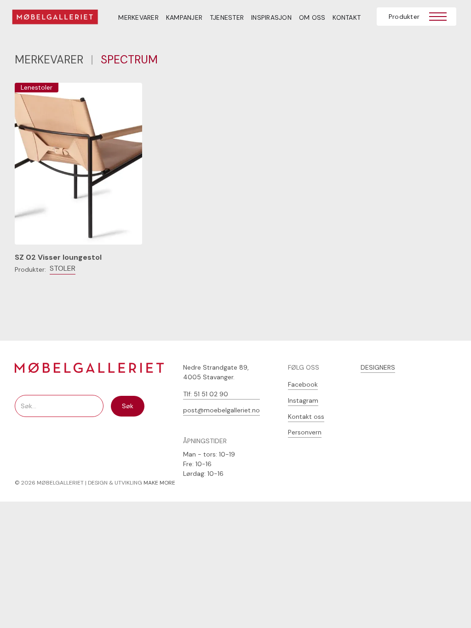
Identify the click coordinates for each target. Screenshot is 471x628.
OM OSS (312, 17)
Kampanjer (184, 17)
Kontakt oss (306, 416)
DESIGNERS (378, 367)
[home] (61, 18)
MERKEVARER (138, 17)
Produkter (404, 16)
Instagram (303, 400)
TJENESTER (227, 17)
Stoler (62, 268)
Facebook (303, 384)
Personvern (305, 432)
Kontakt (347, 17)
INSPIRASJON (271, 17)
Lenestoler (36, 87)
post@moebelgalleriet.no (221, 410)
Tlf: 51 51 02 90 (205, 394)
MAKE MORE (159, 482)
